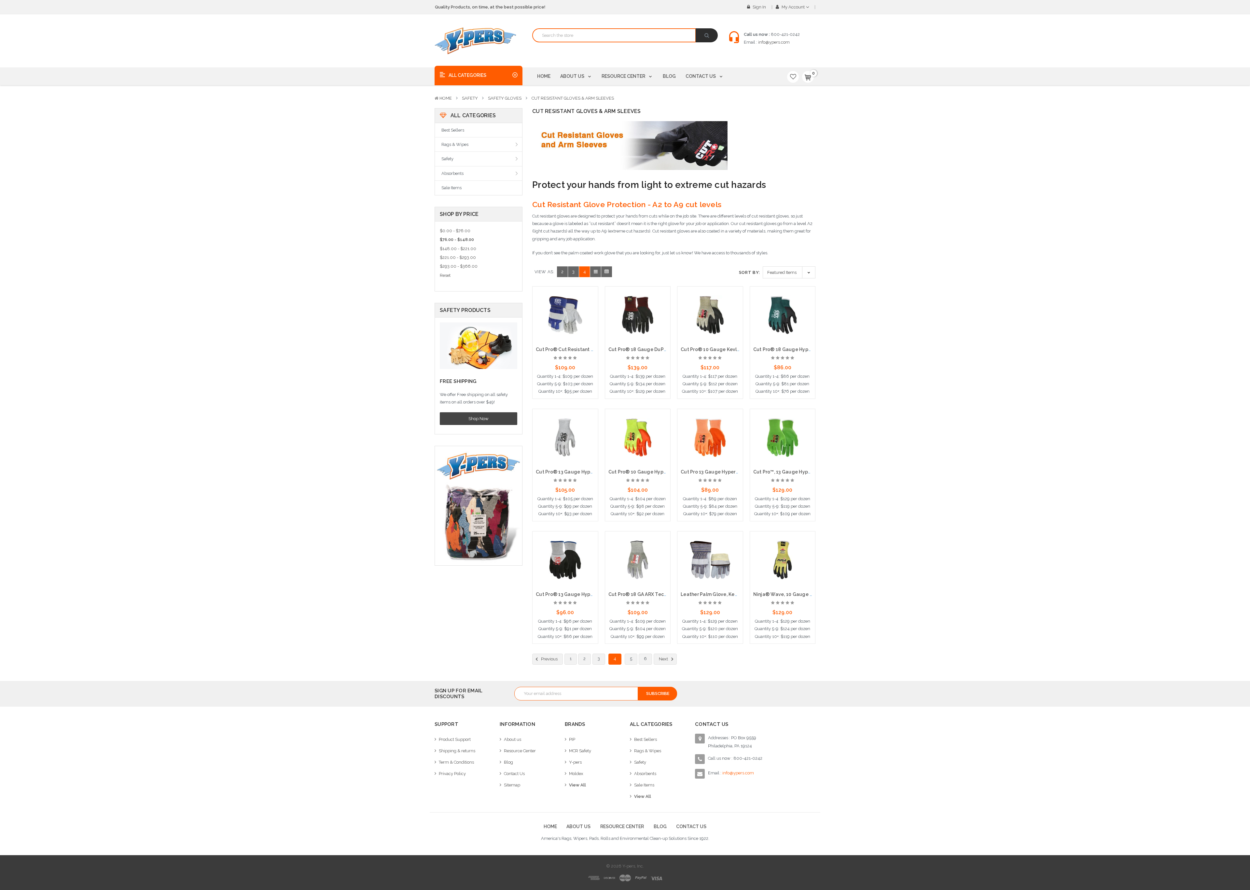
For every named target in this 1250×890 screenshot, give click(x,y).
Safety (470, 98)
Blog (669, 76)
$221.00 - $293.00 (458, 257)
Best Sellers (452, 130)
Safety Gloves (504, 98)
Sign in (759, 7)
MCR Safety (580, 750)
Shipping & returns (457, 750)
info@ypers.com (774, 42)
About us (572, 76)
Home (543, 76)
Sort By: (749, 272)
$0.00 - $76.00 (455, 230)
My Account (793, 7)
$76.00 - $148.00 (457, 239)
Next (664, 659)
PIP (572, 739)
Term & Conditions (456, 762)
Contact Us (701, 76)
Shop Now (478, 418)
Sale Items (451, 187)
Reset (445, 275)
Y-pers (575, 762)
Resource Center (624, 76)
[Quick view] (565, 304)
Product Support (455, 739)
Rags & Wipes (454, 144)
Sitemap (512, 785)
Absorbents (452, 173)
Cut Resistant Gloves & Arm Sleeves (573, 98)
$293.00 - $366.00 (459, 266)
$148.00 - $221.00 (458, 248)
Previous (549, 659)
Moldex (576, 773)
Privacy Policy (452, 773)
